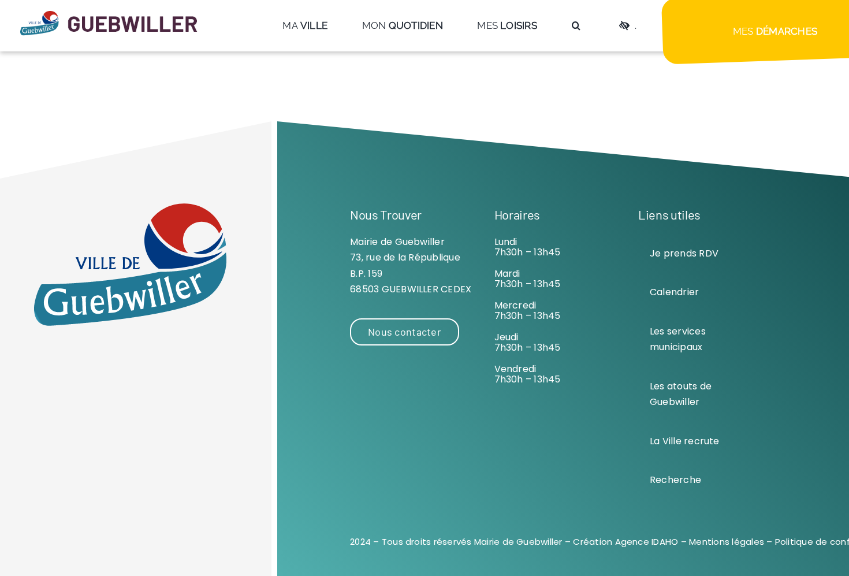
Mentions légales (726, 542)
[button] (576, 25)
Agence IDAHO (647, 542)
